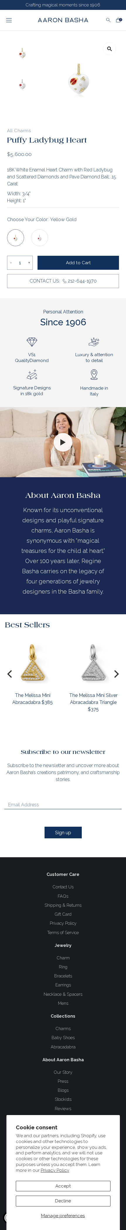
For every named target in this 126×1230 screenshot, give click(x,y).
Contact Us (63, 886)
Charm (63, 957)
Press (63, 1081)
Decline (63, 1201)
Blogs (63, 1090)
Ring (63, 966)
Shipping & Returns (63, 905)
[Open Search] (108, 20)
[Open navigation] (16, 20)
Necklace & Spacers (63, 994)
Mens (63, 1003)
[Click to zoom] (109, 48)
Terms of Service (63, 932)
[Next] (115, 674)
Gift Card (63, 914)
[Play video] (63, 442)
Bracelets (63, 975)
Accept (63, 1186)
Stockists (63, 1099)
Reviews (63, 1108)
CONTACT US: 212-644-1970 (63, 281)
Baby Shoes (63, 1037)
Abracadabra (63, 1046)
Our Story (63, 1072)
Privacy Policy (55, 1170)
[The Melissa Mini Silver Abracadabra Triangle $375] (93, 662)
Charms (63, 1028)
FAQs (63, 896)
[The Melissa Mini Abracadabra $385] (32, 662)
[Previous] (10, 674)
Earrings (63, 984)
